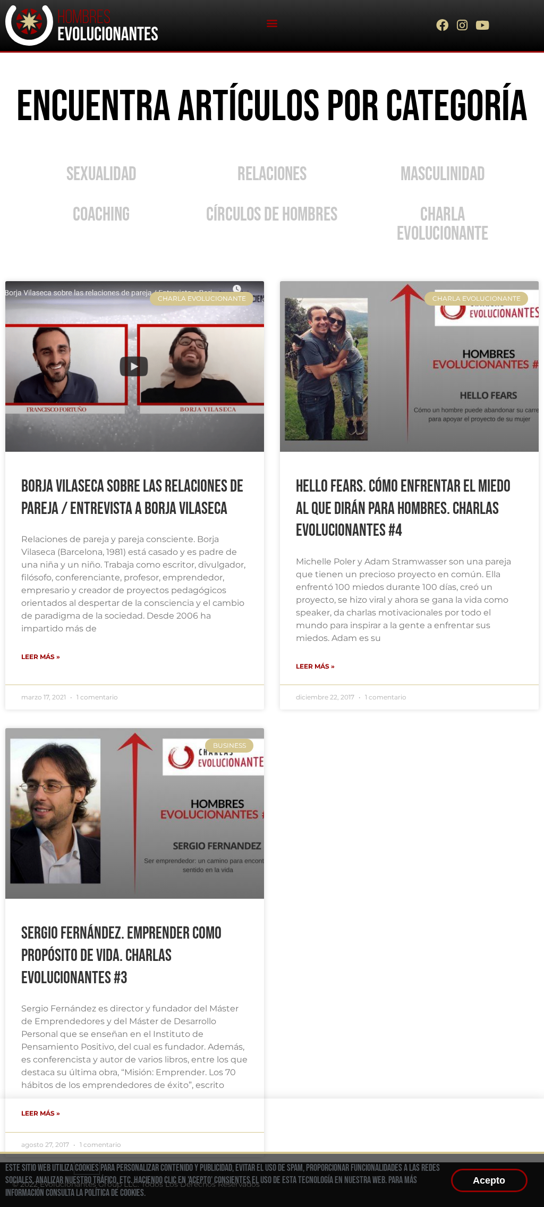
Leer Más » (40, 657)
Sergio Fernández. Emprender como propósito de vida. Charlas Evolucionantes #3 (121, 955)
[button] (271, 22)
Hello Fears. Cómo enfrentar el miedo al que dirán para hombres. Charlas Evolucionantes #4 (403, 508)
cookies (87, 1168)
